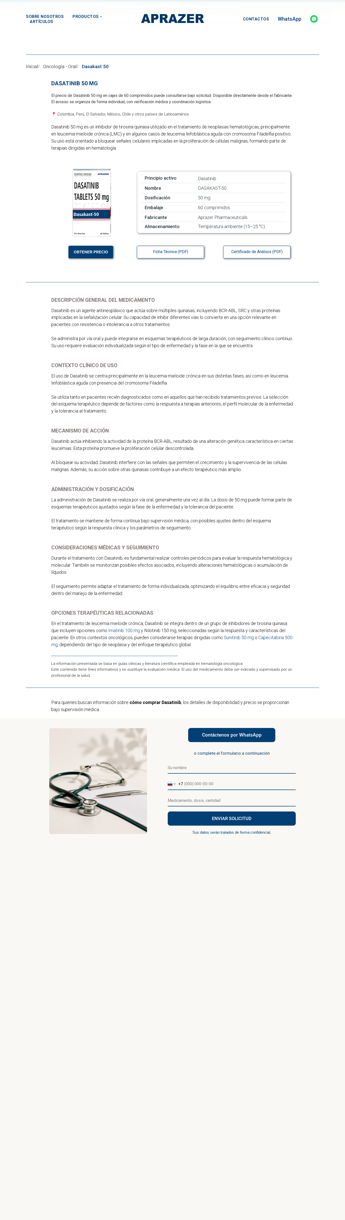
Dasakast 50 (95, 66)
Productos (85, 16)
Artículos (41, 21)
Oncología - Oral (60, 66)
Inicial (32, 66)
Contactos (256, 19)
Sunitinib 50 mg (239, 637)
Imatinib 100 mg (124, 630)
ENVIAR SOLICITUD (232, 818)
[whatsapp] (314, 19)
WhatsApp (289, 19)
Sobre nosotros (45, 16)
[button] (90, 252)
